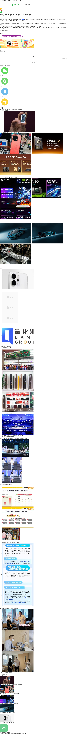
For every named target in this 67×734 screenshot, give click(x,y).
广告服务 (4, 732)
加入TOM (8, 732)
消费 (19, 0)
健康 (17, 0)
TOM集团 (1, 732)
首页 (0, 0)
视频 (14, 0)
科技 (22, 0)
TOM (1, 323)
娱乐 (4, 0)
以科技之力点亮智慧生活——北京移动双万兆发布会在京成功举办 (12, 435)
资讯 (2, 0)
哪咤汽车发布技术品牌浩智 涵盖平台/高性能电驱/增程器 (12, 36)
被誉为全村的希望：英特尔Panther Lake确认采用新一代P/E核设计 (11, 109)
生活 (11, 0)
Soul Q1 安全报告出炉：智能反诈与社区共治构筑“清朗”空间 (10, 542)
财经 (16, 0)
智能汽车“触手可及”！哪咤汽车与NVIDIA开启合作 (11, 35)
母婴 (12, 0)
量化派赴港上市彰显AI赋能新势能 (7, 346)
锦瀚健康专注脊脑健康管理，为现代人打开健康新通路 (9, 608)
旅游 (9, 0)
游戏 (7, 0)
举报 (0, 50)
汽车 (21, 0)
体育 (5, 0)
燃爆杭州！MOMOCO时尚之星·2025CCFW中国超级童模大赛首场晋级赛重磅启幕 (13, 438)
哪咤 (23, 19)
